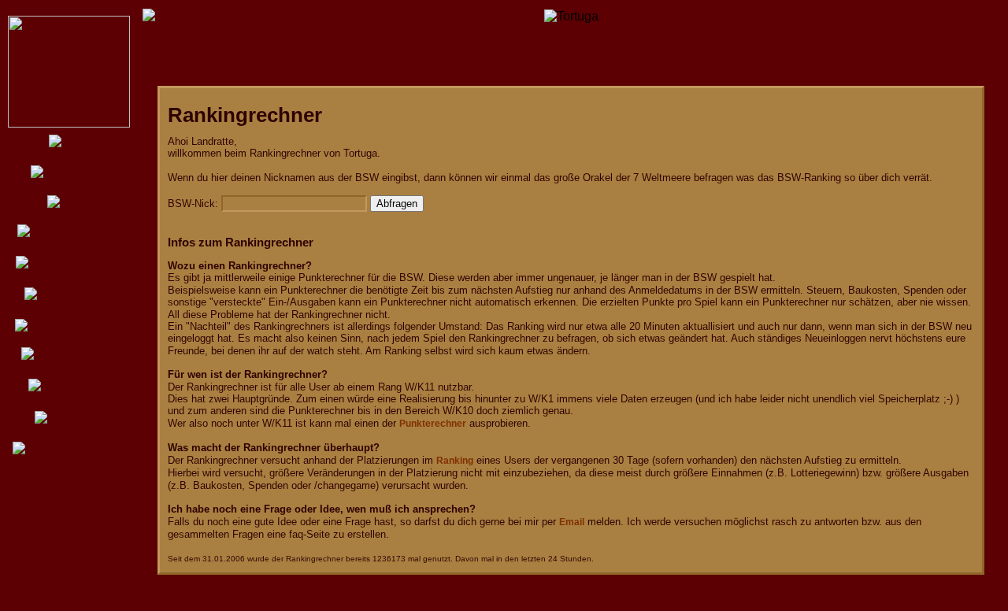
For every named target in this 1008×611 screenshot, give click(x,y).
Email (571, 522)
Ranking (454, 460)
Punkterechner (432, 423)
